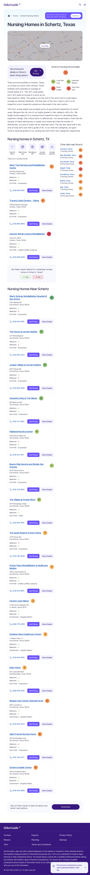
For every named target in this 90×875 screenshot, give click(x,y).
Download (75, 16)
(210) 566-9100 (18, 190)
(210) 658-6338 (18, 257)
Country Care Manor (19, 601)
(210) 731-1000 (18, 421)
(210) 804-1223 (18, 724)
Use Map (45, 46)
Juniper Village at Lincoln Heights (25, 365)
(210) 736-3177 (18, 757)
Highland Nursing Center (21, 431)
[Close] (85, 867)
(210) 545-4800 (18, 790)
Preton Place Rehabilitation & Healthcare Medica (28, 566)
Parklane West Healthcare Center (25, 634)
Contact (7, 835)
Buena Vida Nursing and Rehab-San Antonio (26, 465)
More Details (47, 190)
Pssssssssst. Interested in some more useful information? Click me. (69, 867)
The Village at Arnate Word (22, 499)
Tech (6, 844)
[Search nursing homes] (80, 4)
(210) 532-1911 (18, 455)
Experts (35, 835)
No (39, 277)
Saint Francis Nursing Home (22, 734)
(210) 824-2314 (18, 355)
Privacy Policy (65, 835)
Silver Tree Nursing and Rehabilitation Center (27, 166)
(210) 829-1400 (18, 657)
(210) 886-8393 (18, 224)
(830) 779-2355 (18, 624)
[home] (12, 5)
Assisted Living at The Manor (23, 398)
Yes (27, 277)
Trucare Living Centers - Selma (24, 200)
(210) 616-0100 (18, 321)
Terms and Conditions (41, 844)
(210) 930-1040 (18, 388)
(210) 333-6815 (18, 489)
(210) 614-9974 (18, 591)
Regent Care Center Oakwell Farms (26, 700)
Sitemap (63, 840)
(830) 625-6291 (18, 691)
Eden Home (15, 667)
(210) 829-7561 (18, 523)
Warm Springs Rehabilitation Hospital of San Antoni (28, 297)
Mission (7, 840)
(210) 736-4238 (18, 556)
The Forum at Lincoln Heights (23, 331)
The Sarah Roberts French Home (25, 532)
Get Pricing (36, 72)
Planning (35, 840)
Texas (15, 16)
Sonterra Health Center (20, 767)
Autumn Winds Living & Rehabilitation (27, 234)
